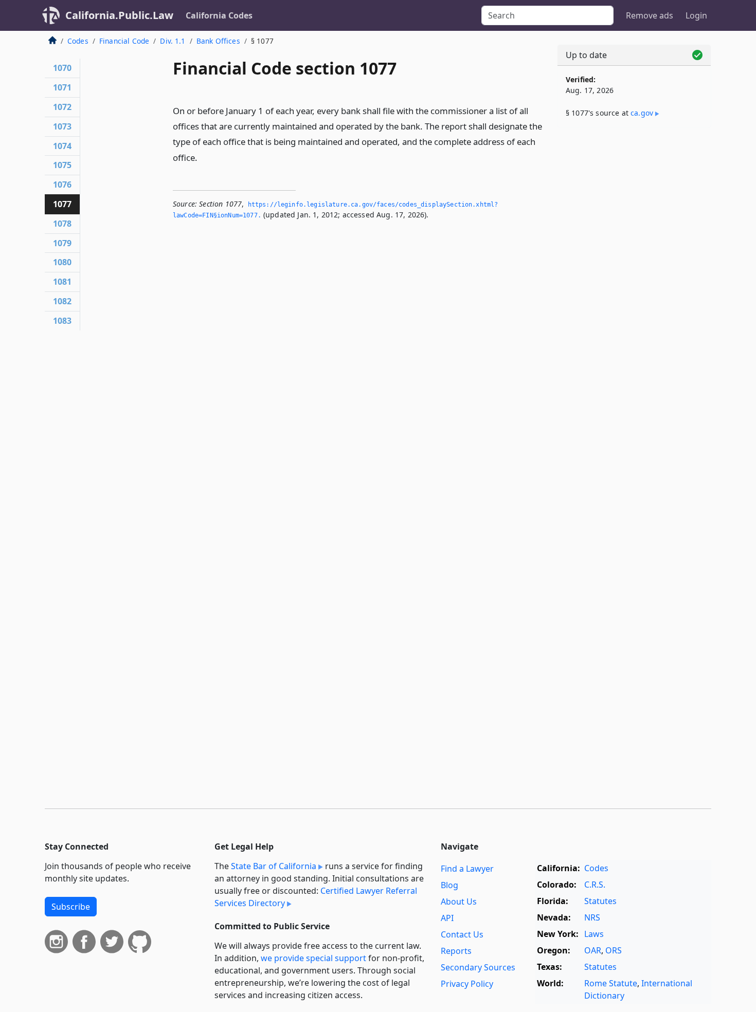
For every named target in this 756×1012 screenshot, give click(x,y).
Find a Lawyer (467, 868)
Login (696, 15)
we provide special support (313, 958)
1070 (62, 67)
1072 (62, 107)
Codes (77, 41)
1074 (62, 146)
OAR (592, 950)
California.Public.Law (119, 15)
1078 (62, 223)
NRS (592, 917)
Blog (449, 885)
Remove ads (649, 15)
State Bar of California (273, 866)
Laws (594, 934)
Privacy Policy (467, 983)
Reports (456, 950)
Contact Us (462, 934)
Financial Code (124, 41)
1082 (62, 301)
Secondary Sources (478, 967)
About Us (459, 901)
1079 (62, 243)
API (447, 918)
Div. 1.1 (172, 41)
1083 (62, 320)
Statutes (600, 901)
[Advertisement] (634, 296)
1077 (62, 204)
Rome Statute (610, 983)
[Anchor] (203, 157)
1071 (62, 87)
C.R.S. (594, 884)
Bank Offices (218, 41)
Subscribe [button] (70, 906)
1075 (62, 165)
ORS (613, 950)
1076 (62, 184)
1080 (62, 262)
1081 (62, 281)
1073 (62, 126)
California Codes (219, 15)
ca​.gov (642, 113)
